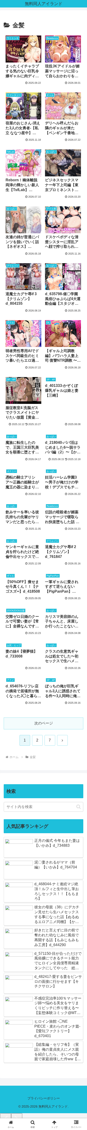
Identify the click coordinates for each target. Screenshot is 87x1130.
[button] (78, 806)
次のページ (43, 723)
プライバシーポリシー (43, 1098)
